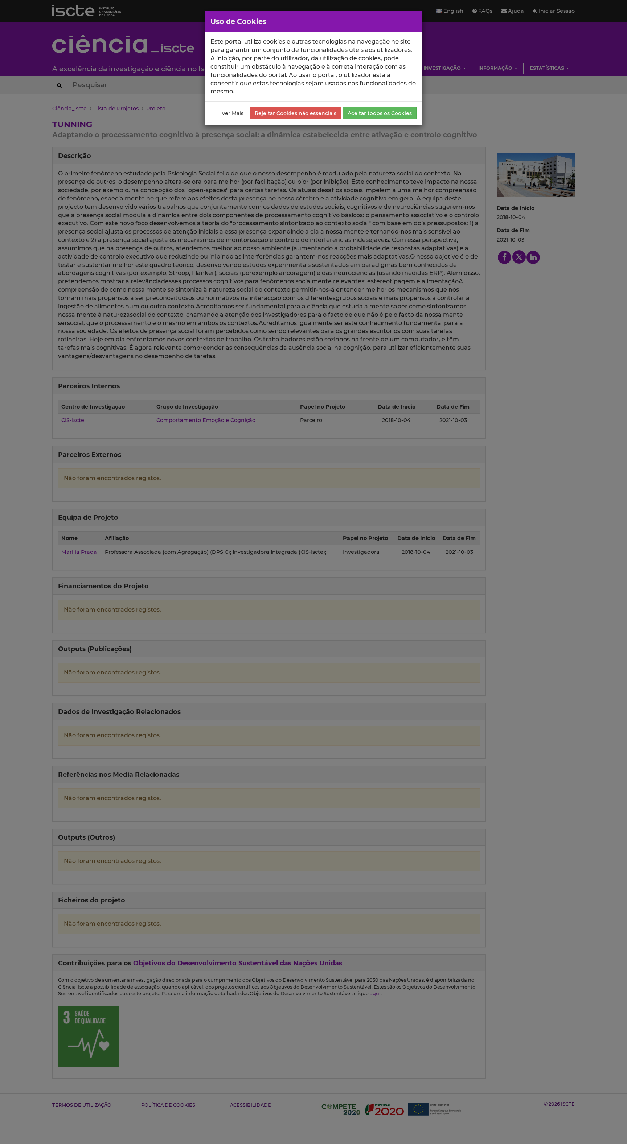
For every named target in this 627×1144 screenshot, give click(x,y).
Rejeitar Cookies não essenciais (295, 113)
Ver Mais (232, 113)
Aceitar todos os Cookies (380, 113)
